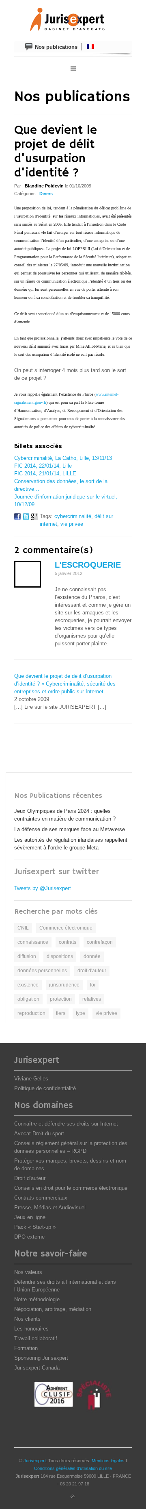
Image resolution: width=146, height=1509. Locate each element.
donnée (92, 956)
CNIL (23, 928)
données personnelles (42, 970)
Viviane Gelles (31, 1079)
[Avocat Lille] (73, 20)
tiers (60, 1013)
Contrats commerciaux (40, 1198)
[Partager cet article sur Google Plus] (34, 518)
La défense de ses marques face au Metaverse (69, 829)
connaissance (32, 942)
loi (92, 985)
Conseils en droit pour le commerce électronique (70, 1188)
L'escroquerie (88, 564)
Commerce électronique (65, 928)
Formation (26, 1348)
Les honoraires (31, 1329)
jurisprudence (64, 985)
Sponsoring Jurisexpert (41, 1358)
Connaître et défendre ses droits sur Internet (66, 1124)
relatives (91, 999)
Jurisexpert (35, 1460)
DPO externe (29, 1237)
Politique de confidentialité (45, 1088)
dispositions (60, 956)
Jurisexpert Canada (37, 1368)
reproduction (31, 1013)
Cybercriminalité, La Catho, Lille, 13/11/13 (63, 458)
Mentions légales (108, 1460)
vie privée (71, 524)
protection (61, 999)
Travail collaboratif (35, 1338)
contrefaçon (100, 942)
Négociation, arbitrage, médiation (52, 1309)
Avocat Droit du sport (39, 1133)
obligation (28, 999)
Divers (46, 193)
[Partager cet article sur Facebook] (17, 518)
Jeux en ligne (29, 1217)
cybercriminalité (72, 516)
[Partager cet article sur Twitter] (26, 518)
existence (28, 985)
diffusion (26, 956)
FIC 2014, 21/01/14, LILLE (45, 473)
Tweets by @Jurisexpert (42, 888)
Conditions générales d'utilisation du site (73, 1468)
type (80, 1013)
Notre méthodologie (37, 1299)
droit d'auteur (91, 970)
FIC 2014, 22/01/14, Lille (43, 466)
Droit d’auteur (29, 1178)
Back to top (73, 1496)
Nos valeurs (28, 1272)
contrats (67, 942)
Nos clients (27, 1319)
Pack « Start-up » (35, 1227)
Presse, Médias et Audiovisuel (50, 1207)
